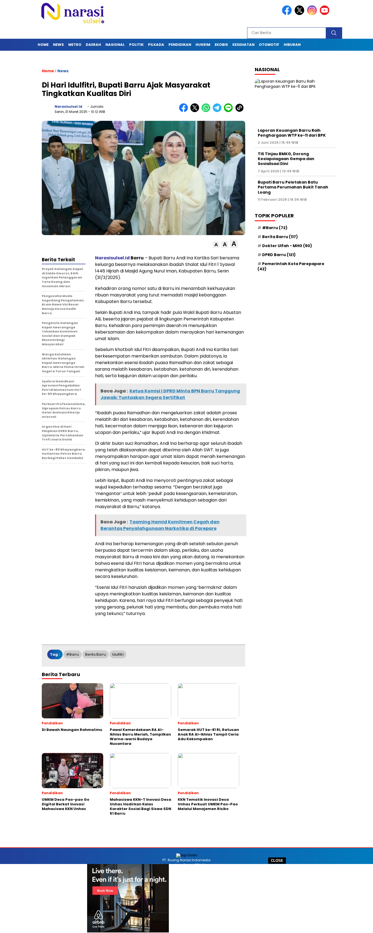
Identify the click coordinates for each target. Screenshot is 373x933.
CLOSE (277, 861)
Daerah (93, 44)
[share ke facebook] (184, 111)
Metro (74, 44)
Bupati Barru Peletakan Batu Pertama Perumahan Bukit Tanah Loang (293, 187)
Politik (136, 44)
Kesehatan (243, 44)
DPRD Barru (279, 254)
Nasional (115, 44)
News (58, 44)
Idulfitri (118, 654)
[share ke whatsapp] (207, 111)
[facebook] (288, 14)
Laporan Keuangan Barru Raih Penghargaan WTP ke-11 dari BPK (292, 133)
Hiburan (292, 44)
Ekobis (221, 44)
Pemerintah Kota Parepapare (290, 266)
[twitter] (300, 14)
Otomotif (269, 44)
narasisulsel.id (68, 106)
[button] (216, 245)
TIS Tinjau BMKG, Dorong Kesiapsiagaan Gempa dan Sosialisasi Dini (286, 158)
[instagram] (313, 14)
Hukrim (203, 44)
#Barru (72, 654)
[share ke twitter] (196, 111)
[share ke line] (229, 111)
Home (43, 44)
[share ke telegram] (218, 111)
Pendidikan (179, 44)
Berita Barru (95, 654)
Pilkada (156, 44)
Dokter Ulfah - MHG (287, 245)
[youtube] (325, 14)
